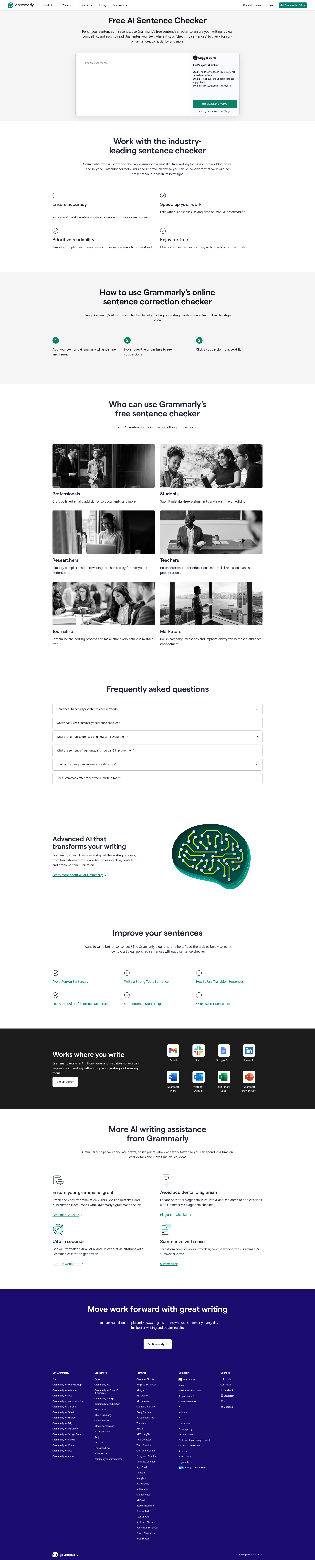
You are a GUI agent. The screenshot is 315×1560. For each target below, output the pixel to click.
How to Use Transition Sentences (220, 982)
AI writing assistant (104, 1426)
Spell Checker (143, 1516)
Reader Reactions (145, 1505)
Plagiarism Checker (174, 1215)
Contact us (225, 1384)
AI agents (141, 1390)
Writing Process (102, 1431)
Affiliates (182, 1412)
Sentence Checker (145, 1522)
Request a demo (252, 5)
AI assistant (100, 1409)
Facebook (228, 1390)
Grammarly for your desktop (67, 1384)
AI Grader (141, 1500)
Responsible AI (186, 1396)
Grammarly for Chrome (64, 1406)
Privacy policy (185, 1429)
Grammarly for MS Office (65, 1428)
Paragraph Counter (146, 1456)
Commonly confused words (108, 1459)
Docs (54, 1379)
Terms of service (186, 1434)
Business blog (101, 1453)
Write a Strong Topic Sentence (146, 982)
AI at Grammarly (102, 1415)
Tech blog (99, 1442)
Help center (226, 1379)
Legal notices (185, 1462)
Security (182, 1451)
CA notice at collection (189, 1445)
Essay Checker (143, 1412)
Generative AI (101, 1420)
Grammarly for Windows (64, 1390)
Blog (96, 1437)
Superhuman (189, 1379)
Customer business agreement (194, 1440)
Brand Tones (142, 1483)
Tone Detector (143, 1439)
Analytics (141, 1478)
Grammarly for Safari (63, 1412)
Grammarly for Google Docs (66, 1434)
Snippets (140, 1472)
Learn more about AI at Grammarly (77, 875)
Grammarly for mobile (63, 1439)
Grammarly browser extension (68, 1401)
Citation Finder (143, 1494)
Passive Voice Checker (147, 1533)
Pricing (102, 5)
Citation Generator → (67, 1264)
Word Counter (143, 1445)
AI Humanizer (143, 1401)
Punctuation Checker (147, 1527)
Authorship (142, 1489)
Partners (182, 1418)
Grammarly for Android (64, 1456)
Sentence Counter (145, 1461)
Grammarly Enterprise (105, 1398)
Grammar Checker (65, 1215)
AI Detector (142, 1395)
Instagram (229, 1395)
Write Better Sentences (213, 1004)
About (181, 1385)
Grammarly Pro (102, 1384)
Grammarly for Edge (62, 1423)
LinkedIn (228, 1406)
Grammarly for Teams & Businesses (106, 1392)
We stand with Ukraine (189, 1390)
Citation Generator (146, 1406)
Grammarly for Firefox (63, 1417)
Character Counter (146, 1450)
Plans (97, 1379)
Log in (271, 5)
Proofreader (142, 1538)
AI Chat (140, 1428)
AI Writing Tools (144, 1434)
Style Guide (142, 1467)
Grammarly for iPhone (63, 1445)
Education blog (102, 1448)
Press (181, 1407)
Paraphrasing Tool (145, 1417)
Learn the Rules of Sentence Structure (80, 1004)
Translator (141, 1423)
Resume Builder (144, 1511)
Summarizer (169, 1264)
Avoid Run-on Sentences (70, 982)
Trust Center (184, 1423)
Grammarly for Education (107, 1404)
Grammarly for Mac (62, 1395)
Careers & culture (187, 1401)
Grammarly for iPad (62, 1450)
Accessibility (184, 1456)
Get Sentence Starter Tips (143, 1004)
